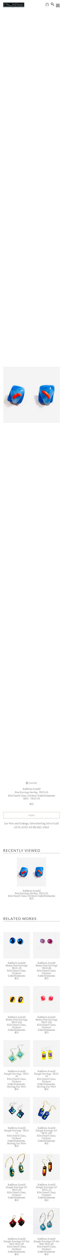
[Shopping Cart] (47, 4)
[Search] (52, 4)
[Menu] (58, 5)
